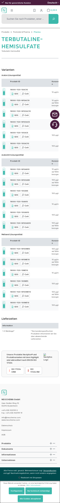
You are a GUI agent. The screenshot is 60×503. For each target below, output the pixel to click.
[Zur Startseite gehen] (4, 10)
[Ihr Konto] (41, 10)
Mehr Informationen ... (34, 485)
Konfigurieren (16, 491)
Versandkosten (49, 470)
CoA (27, 94)
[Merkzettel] (34, 10)
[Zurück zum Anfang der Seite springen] (54, 114)
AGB (3, 435)
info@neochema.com (11, 417)
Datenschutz (7, 425)
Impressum (6, 430)
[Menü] (12, 10)
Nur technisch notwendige (38, 491)
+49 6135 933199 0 (10, 410)
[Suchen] (53, 19)
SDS (16, 94)
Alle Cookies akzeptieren (30, 499)
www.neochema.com (11, 420)
